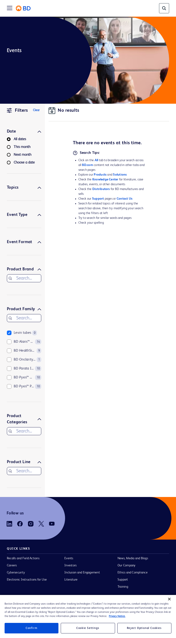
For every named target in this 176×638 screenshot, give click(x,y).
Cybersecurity (16, 572)
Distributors (101, 189)
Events (68, 558)
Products (100, 174)
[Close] (169, 599)
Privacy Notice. (117, 616)
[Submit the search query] (10, 278)
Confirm (31, 628)
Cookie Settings (87, 628)
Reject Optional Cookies (144, 628)
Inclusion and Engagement (82, 572)
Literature (70, 579)
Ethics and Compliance (133, 572)
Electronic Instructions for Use (27, 579)
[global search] (164, 8)
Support (98, 198)
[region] (88, 616)
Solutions (120, 174)
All (96, 160)
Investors (70, 565)
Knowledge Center (105, 179)
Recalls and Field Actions (23, 558)
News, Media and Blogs (133, 558)
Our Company (127, 565)
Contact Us (124, 198)
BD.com (87, 165)
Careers (12, 565)
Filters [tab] (21, 110)
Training (123, 586)
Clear (36, 110)
